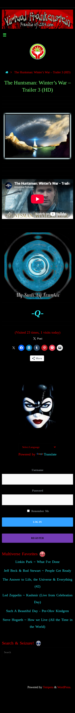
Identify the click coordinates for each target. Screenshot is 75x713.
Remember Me (39, 511)
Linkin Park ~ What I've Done (37, 562)
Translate (50, 454)
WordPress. (64, 687)
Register (37, 538)
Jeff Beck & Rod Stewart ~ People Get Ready (37, 571)
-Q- (38, 313)
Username (37, 470)
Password (37, 490)
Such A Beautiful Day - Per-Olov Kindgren (37, 611)
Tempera (48, 687)
